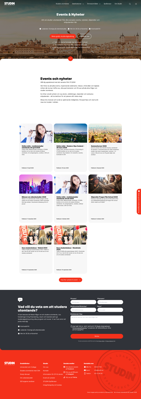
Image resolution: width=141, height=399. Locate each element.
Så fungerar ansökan (27, 381)
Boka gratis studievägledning (63, 36)
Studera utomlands (62, 4)
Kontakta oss (84, 36)
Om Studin (118, 4)
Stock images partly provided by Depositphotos (100, 392)
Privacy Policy (101, 341)
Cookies (59, 385)
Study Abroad (25, 374)
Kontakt (46, 370)
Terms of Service (109, 341)
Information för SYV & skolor (53, 374)
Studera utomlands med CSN (30, 370)
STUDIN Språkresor (50, 381)
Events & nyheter (49, 378)
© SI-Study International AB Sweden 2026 (125, 392)
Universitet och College (28, 367)
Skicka (97, 336)
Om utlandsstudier (26, 378)
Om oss (45, 367)
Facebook (71, 369)
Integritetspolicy (48, 385)
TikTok (75, 377)
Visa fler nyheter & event (69, 280)
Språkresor (107, 4)
